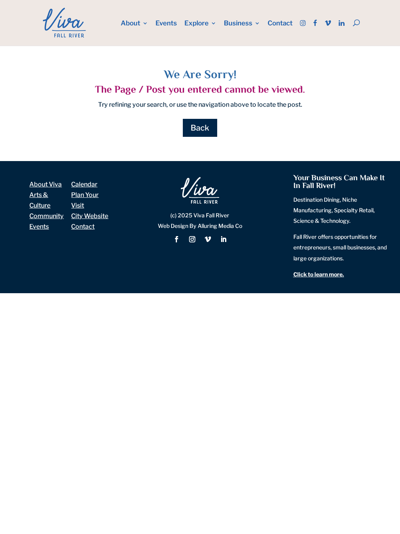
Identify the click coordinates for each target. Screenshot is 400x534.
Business (238, 23)
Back (200, 128)
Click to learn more (318, 274)
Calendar (84, 184)
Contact (280, 23)
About (130, 23)
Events (166, 23)
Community (46, 216)
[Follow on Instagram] (192, 239)
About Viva (45, 184)
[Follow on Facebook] (176, 239)
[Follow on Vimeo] (208, 239)
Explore (196, 23)
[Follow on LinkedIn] (223, 239)
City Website (89, 216)
